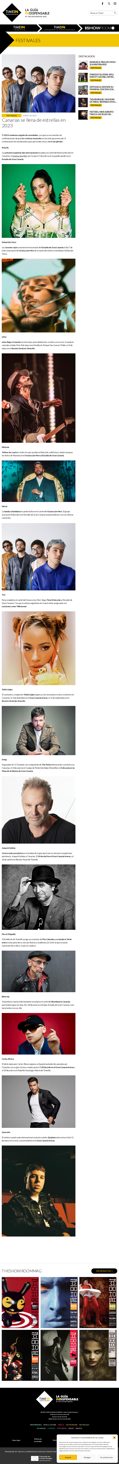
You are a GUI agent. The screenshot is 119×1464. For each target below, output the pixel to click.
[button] (114, 1437)
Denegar (87, 1457)
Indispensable (36, 1425)
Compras (51, 1428)
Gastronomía (71, 1425)
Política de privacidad (38, 1440)
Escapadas (41, 1428)
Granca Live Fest (20, 156)
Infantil (78, 1428)
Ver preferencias (106, 1457)
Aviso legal (16, 1440)
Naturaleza (84, 1425)
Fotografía (61, 1428)
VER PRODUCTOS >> (104, 1271)
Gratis (71, 1428)
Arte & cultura (49, 1425)
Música (61, 1425)
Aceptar (68, 1457)
